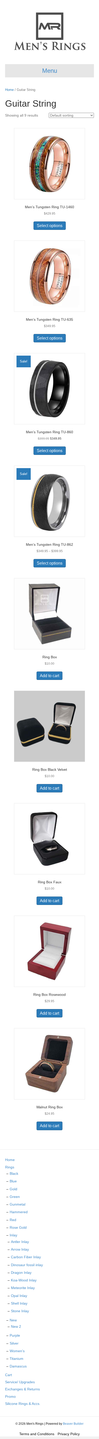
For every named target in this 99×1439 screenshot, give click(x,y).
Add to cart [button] (49, 676)
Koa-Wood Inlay (24, 1280)
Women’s (17, 1351)
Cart (8, 1375)
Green (15, 1197)
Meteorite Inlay (23, 1288)
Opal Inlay (19, 1296)
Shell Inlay (19, 1303)
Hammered (19, 1212)
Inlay (13, 1235)
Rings (9, 1167)
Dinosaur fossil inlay (27, 1265)
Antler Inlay (20, 1242)
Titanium (16, 1359)
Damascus (18, 1366)
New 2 (16, 1326)
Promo (10, 1396)
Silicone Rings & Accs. (22, 1404)
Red (13, 1220)
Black (14, 1173)
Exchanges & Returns (22, 1389)
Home (9, 90)
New (13, 1320)
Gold (13, 1189)
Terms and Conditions (36, 1434)
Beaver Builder (73, 1424)
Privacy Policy (69, 1434)
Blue (13, 1181)
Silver (14, 1343)
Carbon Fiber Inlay (26, 1257)
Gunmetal (17, 1204)
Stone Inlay (20, 1311)
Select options (49, 225)
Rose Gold (18, 1227)
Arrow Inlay (20, 1249)
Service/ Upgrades (20, 1382)
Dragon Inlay (21, 1272)
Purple (15, 1335)
